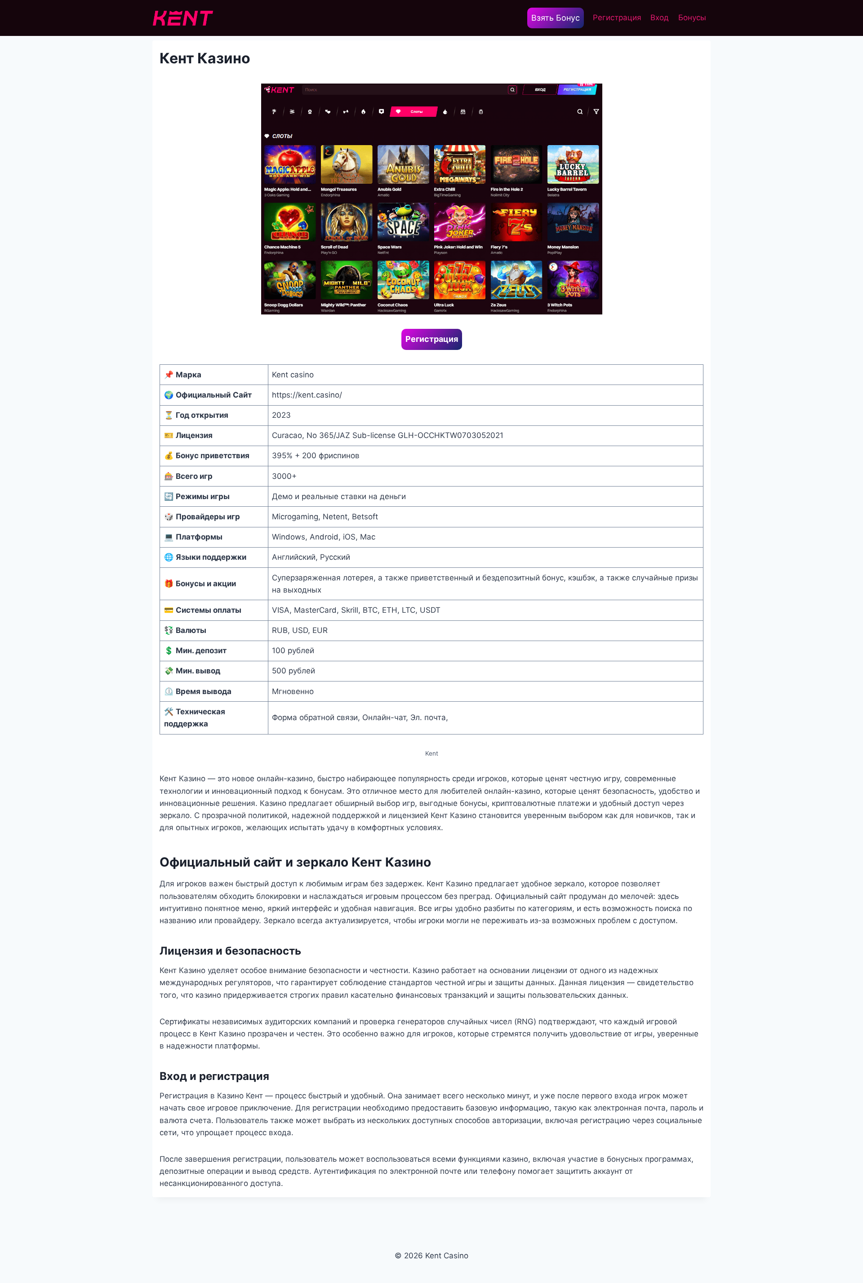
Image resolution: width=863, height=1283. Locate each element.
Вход (659, 17)
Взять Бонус (555, 17)
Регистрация (617, 17)
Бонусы (692, 17)
